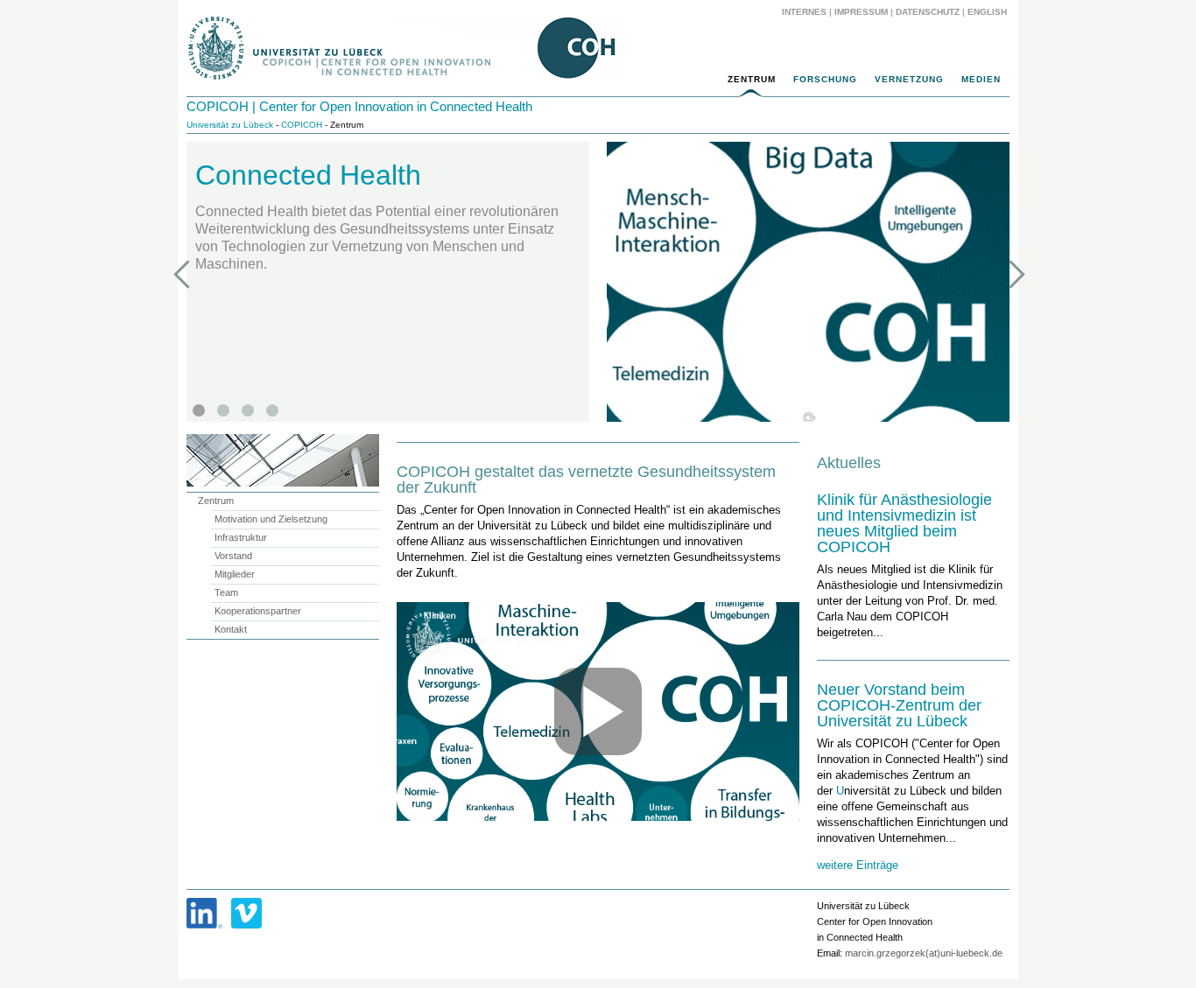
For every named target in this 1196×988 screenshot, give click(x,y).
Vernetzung (909, 79)
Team (226, 592)
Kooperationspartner (258, 611)
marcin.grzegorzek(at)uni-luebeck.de (924, 953)
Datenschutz (928, 12)
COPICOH (301, 125)
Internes (804, 12)
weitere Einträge (857, 865)
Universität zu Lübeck (229, 125)
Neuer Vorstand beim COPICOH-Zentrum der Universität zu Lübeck (899, 705)
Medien (981, 79)
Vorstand (233, 555)
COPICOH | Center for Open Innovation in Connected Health (359, 106)
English (988, 12)
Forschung (825, 79)
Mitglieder (235, 574)
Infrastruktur (241, 537)
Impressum (861, 12)
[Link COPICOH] (204, 913)
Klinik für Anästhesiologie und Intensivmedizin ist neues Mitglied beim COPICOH (904, 523)
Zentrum (752, 79)
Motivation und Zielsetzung (271, 519)
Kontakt (231, 629)
